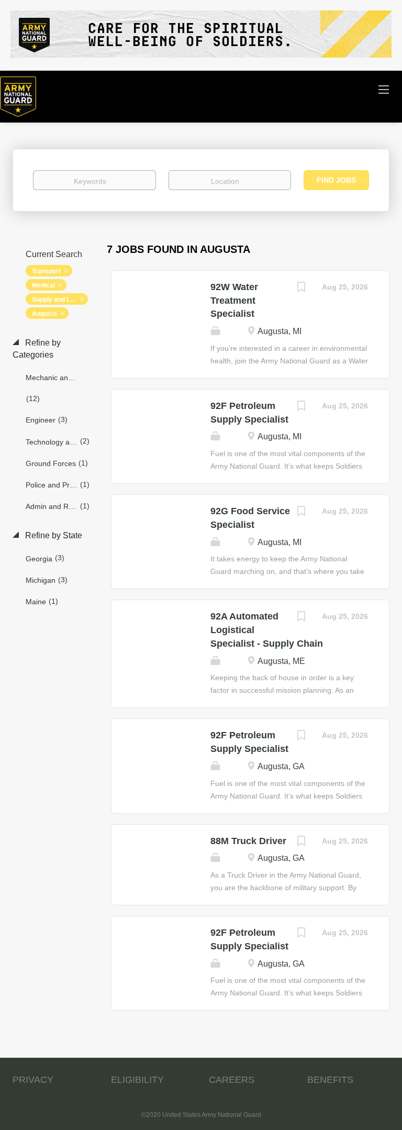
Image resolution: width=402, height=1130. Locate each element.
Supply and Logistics (60, 299)
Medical (43, 285)
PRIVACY (33, 1079)
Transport (46, 271)
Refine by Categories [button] (37, 348)
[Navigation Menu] (383, 89)
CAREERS (231, 1079)
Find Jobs (336, 180)
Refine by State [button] (52, 535)
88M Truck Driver (248, 841)
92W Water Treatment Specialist (234, 300)
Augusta (44, 313)
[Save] (301, 288)
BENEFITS (330, 1079)
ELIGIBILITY (137, 1079)
